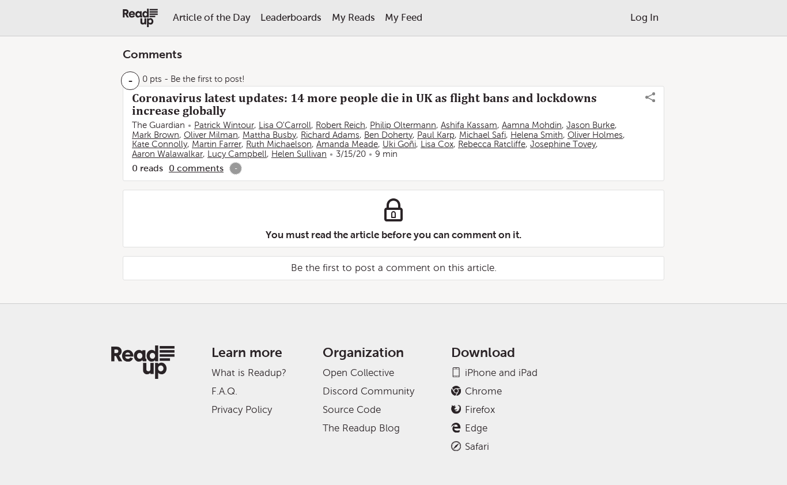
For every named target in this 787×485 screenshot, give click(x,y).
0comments (196, 168)
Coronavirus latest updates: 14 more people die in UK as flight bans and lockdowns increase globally (364, 104)
